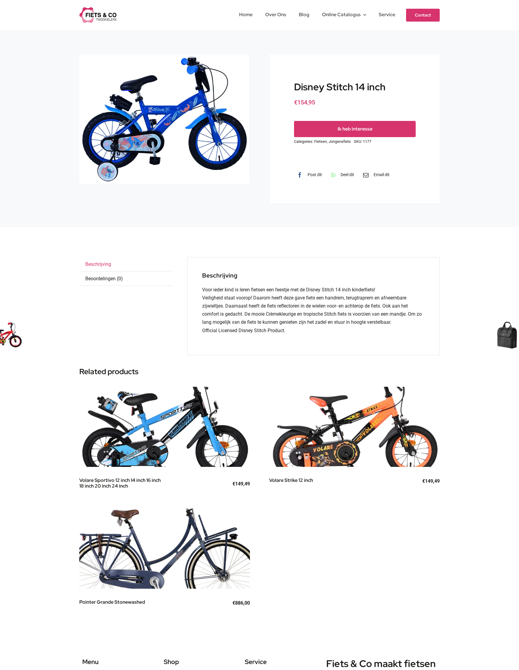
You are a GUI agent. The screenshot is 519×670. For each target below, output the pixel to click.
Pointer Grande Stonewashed (112, 602)
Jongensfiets (340, 141)
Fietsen (320, 141)
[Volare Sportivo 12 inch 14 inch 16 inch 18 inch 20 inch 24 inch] (164, 427)
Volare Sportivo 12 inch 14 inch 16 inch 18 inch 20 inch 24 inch (120, 483)
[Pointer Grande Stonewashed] (164, 549)
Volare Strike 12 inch (291, 480)
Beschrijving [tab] (98, 264)
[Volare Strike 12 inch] (354, 427)
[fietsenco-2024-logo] (98, 9)
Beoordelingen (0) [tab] (104, 278)
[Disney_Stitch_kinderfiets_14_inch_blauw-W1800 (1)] (164, 119)
